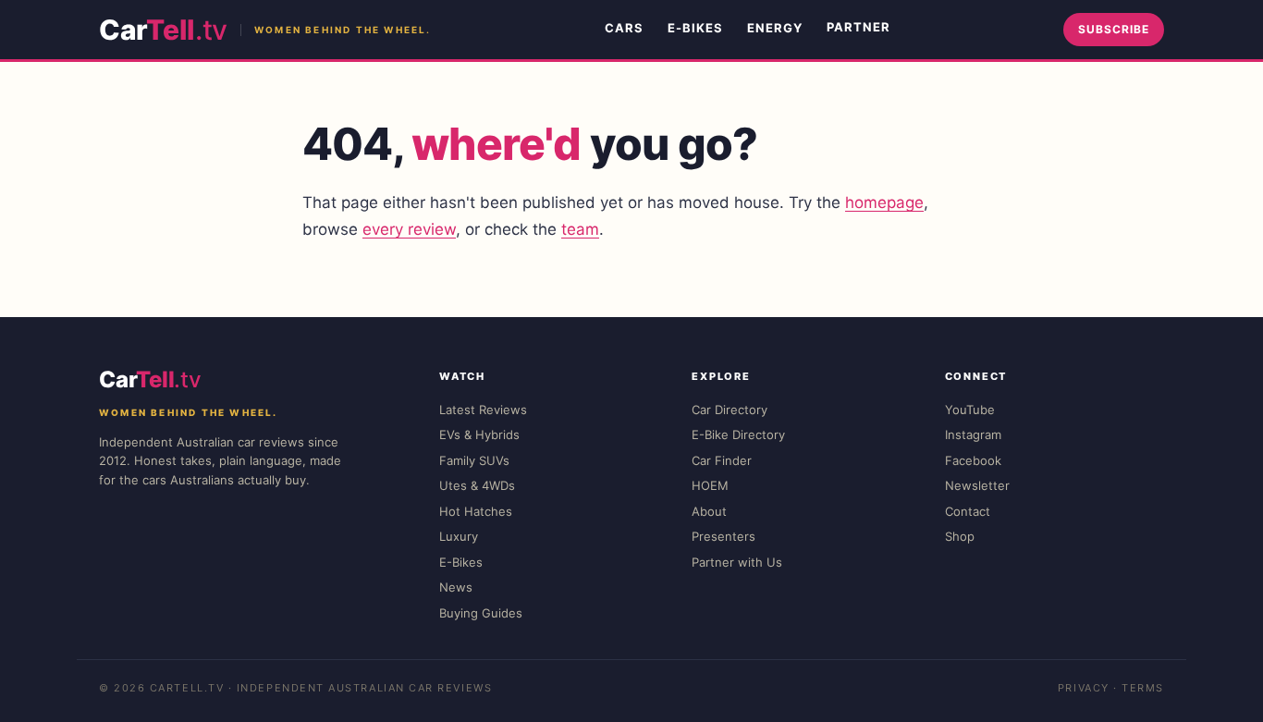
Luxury (458, 536)
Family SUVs (474, 460)
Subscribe (1113, 29)
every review (409, 229)
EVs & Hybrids (479, 434)
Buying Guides (480, 613)
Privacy (1084, 687)
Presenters (723, 536)
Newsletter (977, 485)
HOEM (710, 485)
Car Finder (722, 460)
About (709, 511)
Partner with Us (737, 562)
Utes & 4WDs (477, 485)
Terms (1143, 687)
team (580, 229)
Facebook (973, 460)
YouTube (970, 409)
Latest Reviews (483, 409)
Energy (775, 27)
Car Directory (729, 409)
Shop (960, 536)
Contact (967, 511)
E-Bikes (695, 27)
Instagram (973, 434)
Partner (858, 26)
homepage (884, 202)
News (455, 587)
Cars (624, 27)
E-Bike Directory (738, 434)
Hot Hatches (475, 511)
